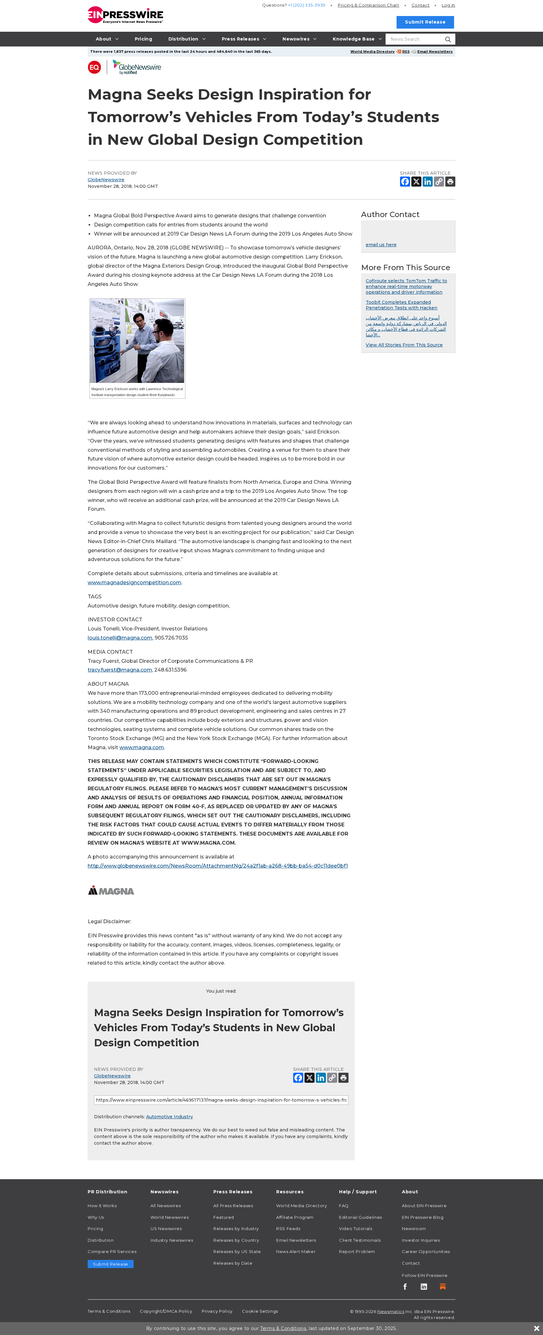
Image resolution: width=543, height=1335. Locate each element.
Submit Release (425, 22)
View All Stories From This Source (404, 345)
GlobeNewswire (106, 180)
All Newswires (166, 1205)
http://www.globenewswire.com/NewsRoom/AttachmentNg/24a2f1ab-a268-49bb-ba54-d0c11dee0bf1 (218, 866)
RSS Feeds (288, 1228)
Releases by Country (236, 1240)
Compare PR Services (112, 1251)
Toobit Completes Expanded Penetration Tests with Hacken (401, 305)
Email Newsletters (435, 51)
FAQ (344, 1205)
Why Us (96, 1217)
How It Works (102, 1205)
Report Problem (357, 1251)
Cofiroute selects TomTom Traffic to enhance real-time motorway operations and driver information (406, 286)
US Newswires (166, 1228)
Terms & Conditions (109, 1311)
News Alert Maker (295, 1251)
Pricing (368, 5)
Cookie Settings (260, 1311)
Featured (223, 1217)
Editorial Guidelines (360, 1217)
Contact (421, 5)
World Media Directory (372, 51)
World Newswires (170, 1217)
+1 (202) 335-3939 (307, 5)
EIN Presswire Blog (423, 1217)
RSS (406, 51)
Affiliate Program (295, 1217)
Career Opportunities (426, 1251)
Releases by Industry (236, 1228)
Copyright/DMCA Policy (166, 1311)
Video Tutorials (355, 1228)
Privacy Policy (217, 1311)
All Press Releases (233, 1205)
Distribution (101, 1240)
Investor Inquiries (421, 1240)
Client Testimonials (360, 1240)
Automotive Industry (169, 1117)
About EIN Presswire (424, 1205)
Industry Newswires (172, 1240)
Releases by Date (232, 1263)
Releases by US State (237, 1251)
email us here (381, 245)
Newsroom (414, 1228)
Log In (448, 5)
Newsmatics (390, 1311)
